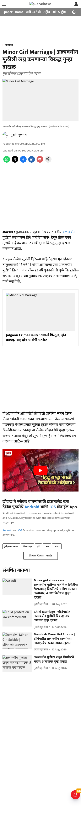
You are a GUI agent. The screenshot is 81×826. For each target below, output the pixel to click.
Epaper (7, 12)
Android (32, 506)
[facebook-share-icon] (23, 161)
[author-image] (5, 135)
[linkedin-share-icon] (31, 161)
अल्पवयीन (68, 232)
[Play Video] (40, 470)
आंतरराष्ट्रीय (59, 12)
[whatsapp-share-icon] (6, 161)
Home (19, 12)
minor (57, 546)
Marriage (27, 546)
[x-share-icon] (15, 161)
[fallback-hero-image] (17, 586)
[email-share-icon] (40, 161)
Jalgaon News (11, 546)
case (47, 546)
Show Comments (41, 555)
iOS (52, 506)
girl (38, 546)
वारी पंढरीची (33, 12)
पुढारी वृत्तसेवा (19, 135)
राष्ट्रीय (46, 12)
